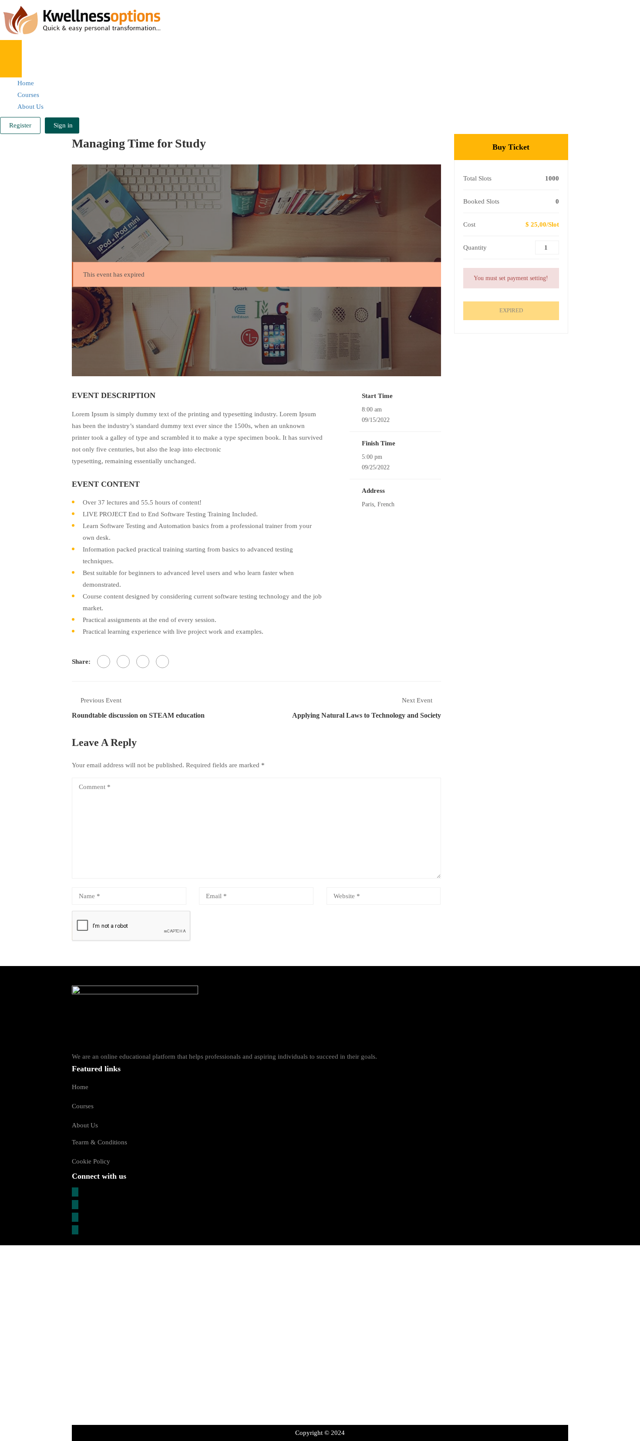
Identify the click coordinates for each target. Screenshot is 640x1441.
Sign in (63, 125)
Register (20, 125)
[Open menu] (11, 49)
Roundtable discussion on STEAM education (138, 715)
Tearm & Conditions (99, 1142)
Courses (28, 94)
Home (25, 83)
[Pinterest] (142, 661)
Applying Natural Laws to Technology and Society (366, 715)
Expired (511, 310)
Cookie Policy (91, 1161)
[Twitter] (123, 661)
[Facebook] (103, 661)
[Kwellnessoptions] (80, 19)
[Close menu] (11, 68)
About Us (30, 106)
